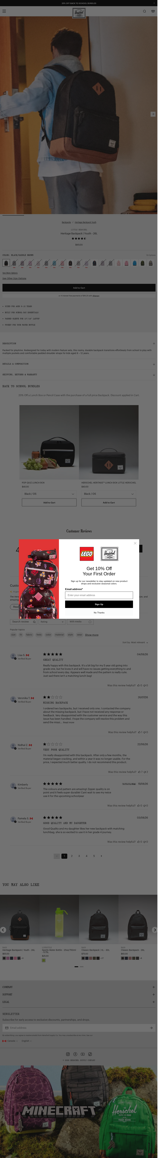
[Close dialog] (134, 543)
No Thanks (98, 612)
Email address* (73, 589)
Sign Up (98, 604)
